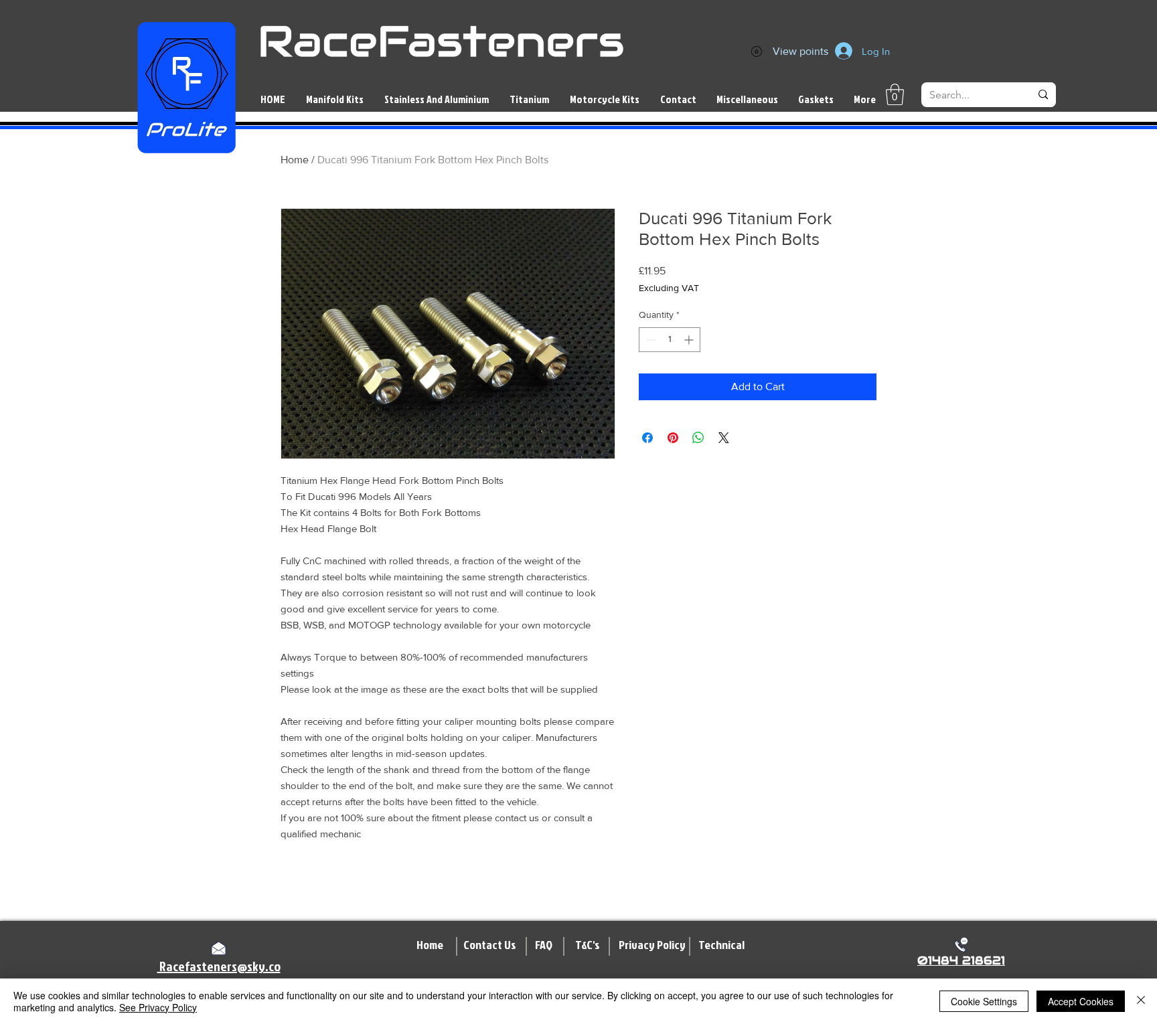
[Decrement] (649, 339)
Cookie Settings (984, 1001)
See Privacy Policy (158, 1007)
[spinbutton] (670, 339)
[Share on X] (724, 438)
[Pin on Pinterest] (673, 438)
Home (295, 159)
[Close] (1141, 1001)
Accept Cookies (1080, 1001)
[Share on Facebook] (647, 438)
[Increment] (690, 339)
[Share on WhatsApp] (698, 438)
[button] (895, 94)
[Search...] (1043, 94)
